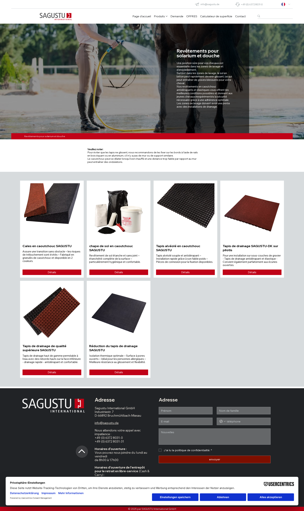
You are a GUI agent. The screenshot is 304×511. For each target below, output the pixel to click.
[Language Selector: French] (286, 4)
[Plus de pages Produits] (166, 16)
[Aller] (82, 447)
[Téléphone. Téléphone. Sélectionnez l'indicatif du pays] (222, 421)
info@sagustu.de (210, 4)
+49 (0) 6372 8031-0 (252, 4)
